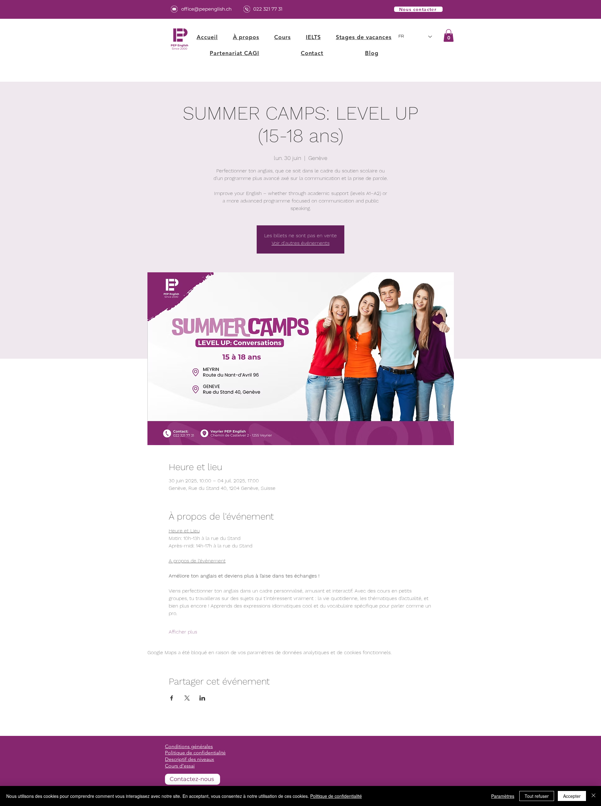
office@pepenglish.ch (206, 9)
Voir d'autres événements (301, 243)
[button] (282, 37)
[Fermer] (593, 796)
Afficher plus (183, 632)
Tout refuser (537, 796)
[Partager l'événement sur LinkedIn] (202, 698)
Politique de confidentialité (336, 796)
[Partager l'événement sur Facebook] (172, 698)
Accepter (572, 796)
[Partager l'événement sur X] (187, 698)
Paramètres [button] (502, 796)
